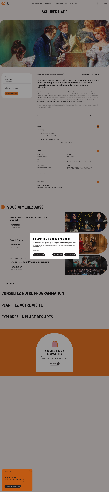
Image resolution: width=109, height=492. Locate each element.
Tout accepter (70, 254)
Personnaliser (39, 254)
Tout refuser (58, 254)
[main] (54, 246)
